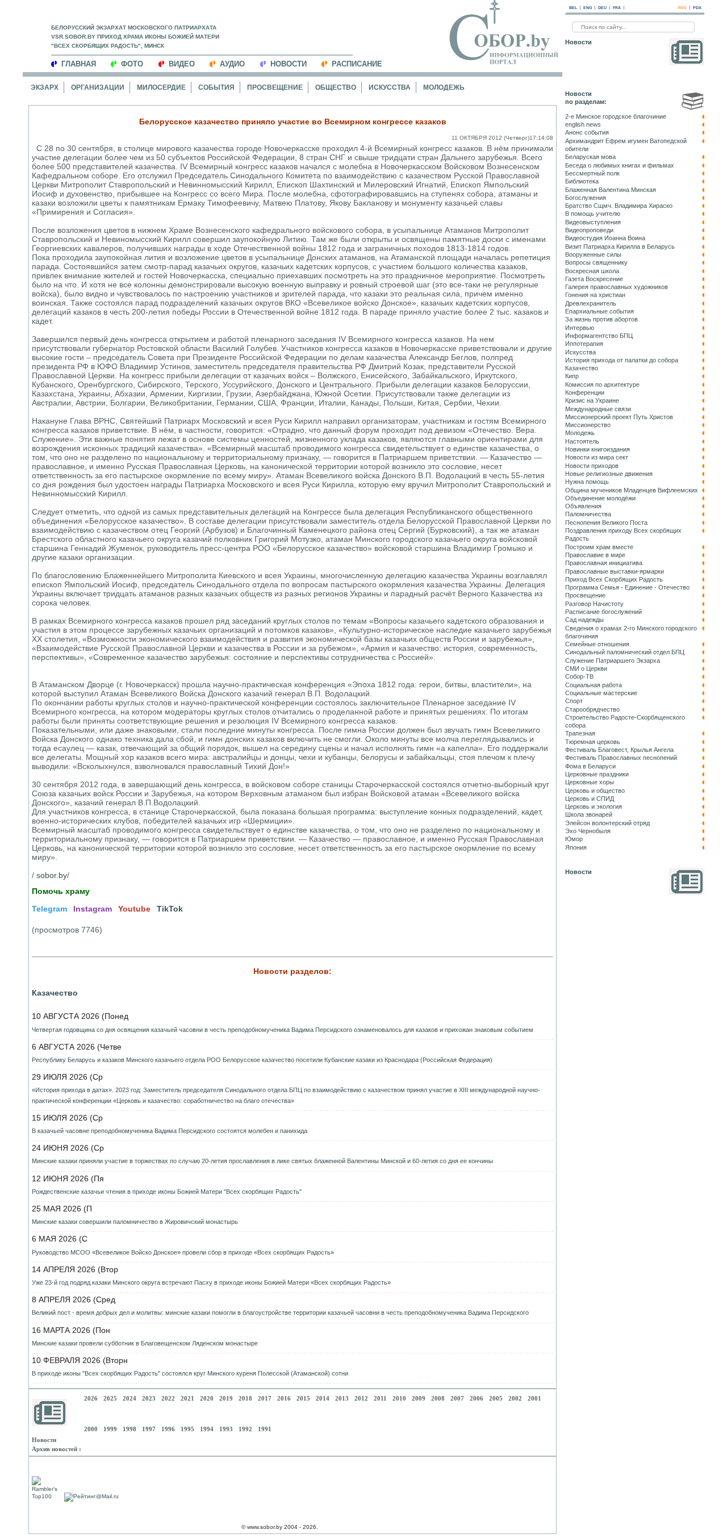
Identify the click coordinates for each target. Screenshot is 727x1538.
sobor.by (51, 875)
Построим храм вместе (599, 547)
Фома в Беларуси (590, 766)
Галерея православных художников (616, 286)
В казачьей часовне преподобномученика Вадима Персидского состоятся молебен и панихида (169, 1130)
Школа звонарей (588, 814)
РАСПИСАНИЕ (357, 64)
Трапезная (580, 733)
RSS (682, 8)
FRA (617, 8)
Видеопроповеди (589, 230)
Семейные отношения (597, 644)
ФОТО (132, 64)
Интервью (579, 327)
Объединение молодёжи (600, 498)
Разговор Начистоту (594, 603)
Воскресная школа (592, 271)
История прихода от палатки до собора (621, 360)
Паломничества (588, 514)
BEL (573, 8)
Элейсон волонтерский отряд (607, 823)
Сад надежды (584, 619)
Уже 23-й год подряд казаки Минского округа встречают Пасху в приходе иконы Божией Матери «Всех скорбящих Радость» (211, 1282)
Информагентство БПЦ (599, 335)
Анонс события (587, 132)
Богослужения (585, 197)
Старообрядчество (592, 709)
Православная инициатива (603, 562)
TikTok (170, 908)
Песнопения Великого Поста (606, 522)
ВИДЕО (182, 64)
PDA (697, 8)
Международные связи (598, 409)
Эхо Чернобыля (588, 830)
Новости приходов (592, 465)
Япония (576, 847)
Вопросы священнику (596, 262)
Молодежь (444, 87)
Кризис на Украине (592, 400)
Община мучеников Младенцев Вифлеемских (631, 490)
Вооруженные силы (593, 254)
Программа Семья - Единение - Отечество (627, 587)
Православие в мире (595, 554)
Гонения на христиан (595, 294)
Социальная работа (593, 685)
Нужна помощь (587, 481)
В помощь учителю (592, 213)
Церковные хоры (589, 782)
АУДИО (232, 64)
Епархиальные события (599, 311)
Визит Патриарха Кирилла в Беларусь (620, 246)
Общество (335, 87)
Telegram (49, 908)
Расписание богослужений (603, 611)
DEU (602, 8)
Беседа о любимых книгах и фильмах (619, 165)
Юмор (574, 838)
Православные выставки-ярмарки (614, 571)
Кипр (572, 376)
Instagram (92, 908)
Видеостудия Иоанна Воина (605, 238)
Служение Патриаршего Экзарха (612, 660)
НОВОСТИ (288, 64)
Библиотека (582, 181)
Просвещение (275, 87)
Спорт (574, 700)
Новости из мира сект (596, 457)
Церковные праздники (597, 774)
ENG (587, 8)
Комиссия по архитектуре (602, 384)
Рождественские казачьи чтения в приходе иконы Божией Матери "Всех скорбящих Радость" (167, 1191)
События (216, 87)
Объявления (583, 506)
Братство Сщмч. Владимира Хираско (618, 205)
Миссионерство (588, 424)
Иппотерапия (584, 343)
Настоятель (582, 441)
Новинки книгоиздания (597, 449)
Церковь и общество (595, 790)
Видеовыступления (593, 222)
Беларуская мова (590, 156)
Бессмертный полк (592, 173)
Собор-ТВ (579, 676)
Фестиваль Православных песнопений (621, 757)
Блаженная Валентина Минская (610, 189)
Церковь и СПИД (589, 798)
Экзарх (45, 87)
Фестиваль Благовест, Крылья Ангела (619, 749)
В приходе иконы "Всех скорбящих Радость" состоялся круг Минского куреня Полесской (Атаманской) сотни (190, 1373)
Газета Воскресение (594, 278)
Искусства (390, 87)
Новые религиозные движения (609, 473)
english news (583, 124)
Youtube (134, 908)
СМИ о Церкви (586, 668)
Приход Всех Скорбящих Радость (614, 579)
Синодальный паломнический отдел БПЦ (624, 652)
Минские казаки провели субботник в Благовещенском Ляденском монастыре (145, 1343)
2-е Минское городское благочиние (615, 116)
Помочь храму (61, 891)
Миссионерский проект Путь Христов (619, 416)
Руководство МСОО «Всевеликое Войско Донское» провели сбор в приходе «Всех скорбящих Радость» (183, 1252)
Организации (97, 87)
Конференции (584, 392)
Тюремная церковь (592, 741)
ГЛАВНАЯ (78, 64)
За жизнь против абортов (601, 319)
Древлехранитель (590, 303)
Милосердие (161, 87)
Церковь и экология (593, 806)
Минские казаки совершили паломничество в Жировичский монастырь (135, 1221)
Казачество (55, 992)
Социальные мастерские (601, 692)
